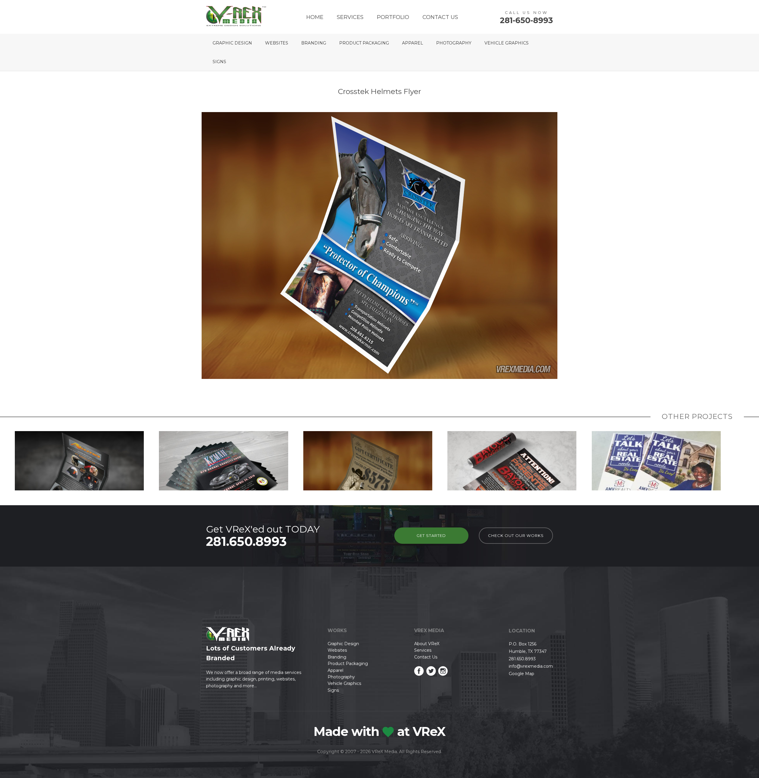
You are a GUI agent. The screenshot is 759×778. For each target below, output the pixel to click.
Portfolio (393, 17)
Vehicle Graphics (506, 43)
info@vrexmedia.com (531, 666)
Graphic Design (232, 43)
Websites (276, 43)
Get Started (431, 535)
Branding (313, 43)
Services (350, 17)
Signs (219, 61)
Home (314, 17)
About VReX (426, 643)
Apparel (412, 43)
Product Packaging (364, 43)
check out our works (516, 535)
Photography (453, 43)
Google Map (521, 673)
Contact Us (440, 17)
